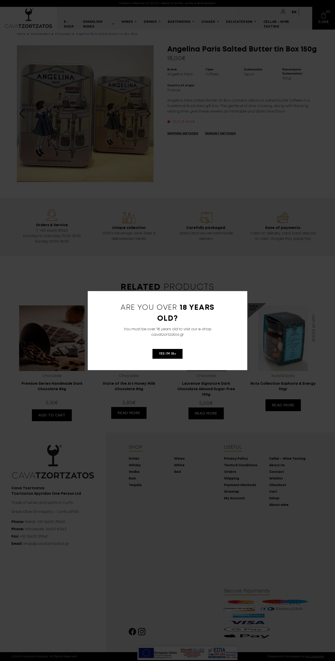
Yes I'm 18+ (167, 353)
